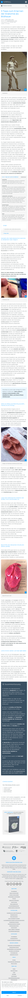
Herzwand (4, 361)
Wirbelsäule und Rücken (14, 896)
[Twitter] (17, 884)
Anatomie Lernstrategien (14, 945)
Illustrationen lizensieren (14, 961)
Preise (13, 960)
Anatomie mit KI (14, 954)
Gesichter (8, 600)
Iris (16, 607)
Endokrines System (14, 922)
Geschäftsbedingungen (14, 978)
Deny (8, 995)
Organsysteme (14, 938)
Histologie (14, 934)
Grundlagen (14, 891)
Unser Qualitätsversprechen (14, 862)
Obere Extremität (14, 893)
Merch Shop (14, 963)
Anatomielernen (20, 771)
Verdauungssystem (14, 925)
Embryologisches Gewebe (14, 940)
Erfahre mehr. (19, 878)
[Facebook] (8, 884)
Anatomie (14, 888)
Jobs (14, 972)
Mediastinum (4, 313)
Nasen (9, 609)
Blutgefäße (4, 250)
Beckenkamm (13, 520)
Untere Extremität (14, 895)
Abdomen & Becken (14, 900)
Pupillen (19, 607)
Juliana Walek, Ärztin (9, 19)
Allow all (14, 992)
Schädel (16, 600)
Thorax (14, 898)
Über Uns (14, 966)
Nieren (20, 518)
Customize (20, 995)
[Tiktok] (20, 884)
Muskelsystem (13, 914)
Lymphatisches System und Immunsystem (14, 920)
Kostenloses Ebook (14, 947)
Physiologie (14, 910)
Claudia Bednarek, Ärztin (12, 20)
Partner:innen (14, 970)
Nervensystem (14, 916)
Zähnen (18, 609)
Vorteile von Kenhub (14, 951)
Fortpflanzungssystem (14, 931)
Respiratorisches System (14, 924)
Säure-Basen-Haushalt (14, 929)
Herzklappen (4, 335)
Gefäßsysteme (5, 321)
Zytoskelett (16, 671)
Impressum (14, 976)
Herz (22, 247)
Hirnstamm (22, 528)
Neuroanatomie (14, 904)
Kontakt (14, 974)
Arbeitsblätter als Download (14, 949)
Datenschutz (14, 979)
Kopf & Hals (14, 902)
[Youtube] (11, 884)
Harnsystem (14, 927)
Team (14, 968)
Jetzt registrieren (8, 812)
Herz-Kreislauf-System (14, 918)
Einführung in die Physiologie (14, 913)
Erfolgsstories (14, 952)
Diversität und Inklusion (14, 871)
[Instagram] (14, 884)
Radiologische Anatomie (14, 907)
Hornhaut (3, 609)
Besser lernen (14, 942)
